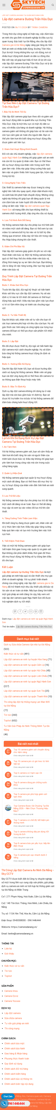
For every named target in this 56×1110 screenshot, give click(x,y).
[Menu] (4, 5)
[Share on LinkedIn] (41, 611)
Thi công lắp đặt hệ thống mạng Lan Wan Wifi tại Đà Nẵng (27, 704)
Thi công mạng (11, 1028)
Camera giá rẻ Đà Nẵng (13, 45)
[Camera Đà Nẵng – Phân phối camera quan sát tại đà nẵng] (28, 5)
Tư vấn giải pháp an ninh (16, 1023)
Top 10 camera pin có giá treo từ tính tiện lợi (31, 762)
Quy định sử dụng (13, 1063)
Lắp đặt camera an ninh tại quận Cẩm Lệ (24, 665)
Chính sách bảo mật (14, 1043)
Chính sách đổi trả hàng (16, 1068)
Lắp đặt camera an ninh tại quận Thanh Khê (25, 696)
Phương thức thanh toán (16, 1058)
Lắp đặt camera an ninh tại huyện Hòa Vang (25, 659)
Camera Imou (11, 991)
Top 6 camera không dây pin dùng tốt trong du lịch (31, 833)
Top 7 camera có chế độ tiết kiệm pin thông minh (31, 821)
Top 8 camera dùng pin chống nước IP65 (30, 783)
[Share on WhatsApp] (15, 611)
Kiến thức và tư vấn (13, 653)
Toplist (7, 720)
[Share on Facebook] (20, 611)
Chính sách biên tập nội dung (18, 1084)
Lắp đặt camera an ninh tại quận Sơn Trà (24, 690)
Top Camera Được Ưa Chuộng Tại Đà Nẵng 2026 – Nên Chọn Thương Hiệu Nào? (31, 808)
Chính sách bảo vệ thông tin (18, 1079)
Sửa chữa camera (13, 1018)
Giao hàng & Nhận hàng (15, 1053)
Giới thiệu (9, 953)
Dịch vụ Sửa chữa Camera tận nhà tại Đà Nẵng (27, 644)
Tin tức (7, 715)
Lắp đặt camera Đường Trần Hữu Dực (34, 626)
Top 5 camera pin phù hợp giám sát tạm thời (30, 795)
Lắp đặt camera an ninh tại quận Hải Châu (25, 670)
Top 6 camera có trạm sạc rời (27, 773)
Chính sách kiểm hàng (15, 1074)
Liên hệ (8, 948)
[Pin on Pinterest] (35, 611)
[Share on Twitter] (25, 611)
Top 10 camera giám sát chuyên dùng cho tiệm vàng (31, 751)
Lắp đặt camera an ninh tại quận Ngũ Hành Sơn (23, 15)
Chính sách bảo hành (14, 1048)
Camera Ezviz (11, 996)
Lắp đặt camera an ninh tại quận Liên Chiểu (25, 676)
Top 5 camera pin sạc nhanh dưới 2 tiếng (30, 856)
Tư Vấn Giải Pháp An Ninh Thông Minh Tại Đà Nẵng (26, 728)
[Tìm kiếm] (53, 5)
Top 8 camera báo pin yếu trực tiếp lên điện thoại (31, 844)
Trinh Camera (39, 27)
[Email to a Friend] (30, 611)
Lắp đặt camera (12, 1013)
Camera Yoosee (12, 1001)
